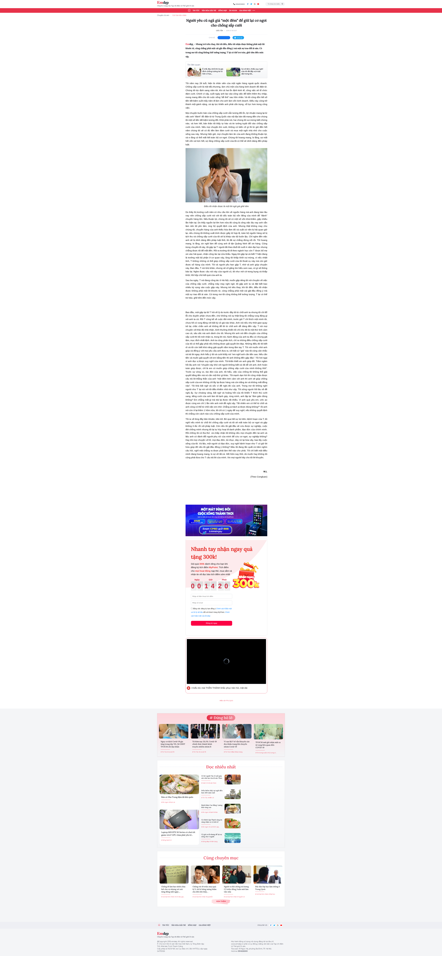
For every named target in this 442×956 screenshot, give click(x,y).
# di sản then (211, 783)
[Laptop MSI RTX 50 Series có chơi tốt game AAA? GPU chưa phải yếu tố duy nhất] (179, 819)
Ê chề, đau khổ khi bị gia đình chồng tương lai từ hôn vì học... (212, 71)
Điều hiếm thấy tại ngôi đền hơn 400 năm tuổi (211, 792)
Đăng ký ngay (211, 623)
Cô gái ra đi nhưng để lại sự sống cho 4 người (211, 835)
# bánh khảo (213, 812)
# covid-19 (170, 752)
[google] (254, 4)
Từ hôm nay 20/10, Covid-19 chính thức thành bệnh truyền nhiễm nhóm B (204, 744)
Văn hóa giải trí (209, 10)
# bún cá (172, 802)
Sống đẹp (222, 10)
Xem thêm (221, 901)
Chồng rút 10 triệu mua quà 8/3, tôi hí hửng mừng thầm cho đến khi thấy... (204, 889)
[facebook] (247, 4)
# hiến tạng (213, 841)
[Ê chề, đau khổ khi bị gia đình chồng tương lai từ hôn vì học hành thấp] (194, 72)
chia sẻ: (212, 37)
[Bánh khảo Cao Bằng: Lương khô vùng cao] (233, 809)
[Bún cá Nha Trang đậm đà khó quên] (179, 784)
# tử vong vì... (272, 753)
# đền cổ (211, 797)
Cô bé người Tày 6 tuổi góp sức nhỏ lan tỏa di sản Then (211, 777)
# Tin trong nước (261, 753)
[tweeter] (251, 4)
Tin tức (196, 10)
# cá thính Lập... (214, 827)
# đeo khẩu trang (236, 752)
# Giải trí (204, 783)
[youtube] (258, 4)
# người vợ (241, 897)
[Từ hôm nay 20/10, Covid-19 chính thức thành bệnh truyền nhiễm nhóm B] (205, 731)
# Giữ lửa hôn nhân (167, 897)
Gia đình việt (205, 925)
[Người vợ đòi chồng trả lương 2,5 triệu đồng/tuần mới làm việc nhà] (236, 875)
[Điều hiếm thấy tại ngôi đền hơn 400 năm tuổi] (233, 794)
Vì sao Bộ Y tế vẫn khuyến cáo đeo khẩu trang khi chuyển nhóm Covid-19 (236, 744)
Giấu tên (219, 30)
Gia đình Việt (245, 10)
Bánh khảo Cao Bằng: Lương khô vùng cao (211, 806)
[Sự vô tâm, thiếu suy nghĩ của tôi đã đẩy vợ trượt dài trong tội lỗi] (233, 72)
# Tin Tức (164, 752)
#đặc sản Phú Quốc (226, 700)
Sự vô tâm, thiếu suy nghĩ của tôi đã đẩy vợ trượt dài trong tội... (252, 71)
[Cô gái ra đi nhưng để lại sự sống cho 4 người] (233, 838)
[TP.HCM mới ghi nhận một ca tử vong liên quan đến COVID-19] (268, 731)
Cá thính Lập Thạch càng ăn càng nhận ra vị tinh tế (211, 821)
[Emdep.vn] (163, 3)
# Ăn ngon (165, 802)
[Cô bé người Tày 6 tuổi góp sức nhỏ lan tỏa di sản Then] (233, 779)
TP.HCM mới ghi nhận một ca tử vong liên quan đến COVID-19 (268, 745)
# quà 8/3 (209, 897)
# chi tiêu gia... (180, 897)
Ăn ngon (233, 10)
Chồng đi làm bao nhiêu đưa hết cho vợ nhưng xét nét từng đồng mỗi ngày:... (173, 889)
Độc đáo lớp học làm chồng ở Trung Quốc (267, 887)
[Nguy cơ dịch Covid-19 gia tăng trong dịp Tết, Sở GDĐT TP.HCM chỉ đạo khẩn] (173, 731)
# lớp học (272, 894)
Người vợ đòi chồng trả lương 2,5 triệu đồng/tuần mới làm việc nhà (236, 889)
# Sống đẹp (205, 841)
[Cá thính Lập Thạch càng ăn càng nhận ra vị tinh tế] (233, 823)
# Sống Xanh (165, 840)
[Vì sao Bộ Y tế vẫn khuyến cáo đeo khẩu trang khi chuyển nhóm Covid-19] (237, 731)
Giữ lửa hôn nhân (179, 15)
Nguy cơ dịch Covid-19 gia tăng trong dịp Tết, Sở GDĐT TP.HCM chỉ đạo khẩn (173, 744)
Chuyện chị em (163, 15)
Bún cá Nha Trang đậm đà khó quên (177, 797)
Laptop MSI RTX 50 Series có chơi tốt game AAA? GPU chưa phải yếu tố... (178, 833)
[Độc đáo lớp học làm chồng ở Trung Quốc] (267, 875)
